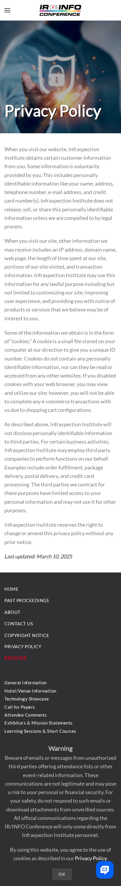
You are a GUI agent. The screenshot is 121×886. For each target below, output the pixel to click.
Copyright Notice (26, 635)
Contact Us (18, 623)
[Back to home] (60, 10)
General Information (25, 682)
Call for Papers (19, 707)
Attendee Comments (25, 714)
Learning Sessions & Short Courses (40, 731)
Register (15, 658)
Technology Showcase (26, 698)
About (12, 612)
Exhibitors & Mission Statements (38, 722)
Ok (62, 874)
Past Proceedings (26, 600)
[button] (7, 10)
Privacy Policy (91, 858)
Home (11, 589)
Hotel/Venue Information (30, 690)
